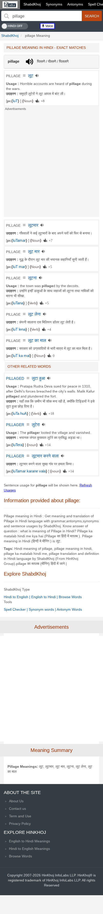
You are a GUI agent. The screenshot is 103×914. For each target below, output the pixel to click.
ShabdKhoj (32, 4)
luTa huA (20, 413)
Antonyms (75, 4)
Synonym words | (43, 609)
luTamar (19, 240)
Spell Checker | (16, 609)
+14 (46, 444)
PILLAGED (15, 378)
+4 (48, 329)
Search (92, 16)
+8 (41, 100)
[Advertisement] (51, 165)
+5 (49, 266)
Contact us (17, 809)
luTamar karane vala (29, 471)
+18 (50, 413)
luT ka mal (21, 355)
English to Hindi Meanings (29, 841)
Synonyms (54, 4)
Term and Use (20, 816)
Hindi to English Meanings (29, 849)
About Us (16, 801)
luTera (17, 445)
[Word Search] (6, 16)
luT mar (19, 267)
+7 (49, 240)
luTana (18, 303)
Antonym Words (69, 609)
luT (15, 101)
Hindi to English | (17, 597)
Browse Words (70, 597)
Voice (49, 26)
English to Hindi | (45, 597)
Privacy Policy (20, 824)
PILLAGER (15, 425)
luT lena (19, 329)
